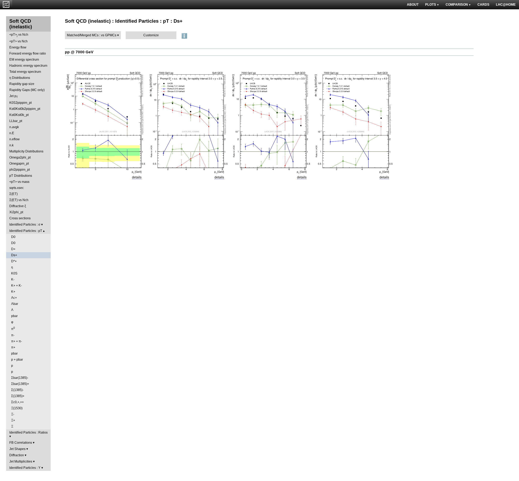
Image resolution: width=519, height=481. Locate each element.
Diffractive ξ (17, 206)
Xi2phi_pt (16, 212)
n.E (11, 133)
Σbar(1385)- (19, 377)
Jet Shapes (17, 449)
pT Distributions (20, 175)
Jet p (13, 96)
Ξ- (12, 414)
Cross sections (20, 218)
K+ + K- (16, 285)
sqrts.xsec (16, 188)
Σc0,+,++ (17, 402)
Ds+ (14, 255)
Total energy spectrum (25, 71)
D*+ (14, 261)
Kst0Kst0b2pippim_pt (24, 108)
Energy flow (17, 47)
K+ (13, 291)
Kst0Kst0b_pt (19, 115)
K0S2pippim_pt (20, 102)
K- (12, 279)
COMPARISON (457, 4)
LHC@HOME (506, 4)
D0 (13, 237)
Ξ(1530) (17, 408)
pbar (14, 316)
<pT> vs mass (19, 181)
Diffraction (16, 455)
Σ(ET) (13, 194)
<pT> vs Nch (18, 35)
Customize (151, 35)
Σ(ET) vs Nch (18, 200)
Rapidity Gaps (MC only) (27, 90)
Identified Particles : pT (25, 230)
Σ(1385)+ (17, 396)
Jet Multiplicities (20, 461)
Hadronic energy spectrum (28, 65)
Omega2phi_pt (20, 157)
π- (12, 335)
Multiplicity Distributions (26, 151)
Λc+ (14, 297)
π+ (13, 347)
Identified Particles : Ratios (28, 432)
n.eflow (14, 139)
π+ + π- (16, 341)
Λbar (14, 303)
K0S (14, 273)
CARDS (483, 4)
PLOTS (430, 4)
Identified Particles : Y (25, 467)
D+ (13, 249)
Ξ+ (13, 420)
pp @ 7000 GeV (79, 52)
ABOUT (413, 4)
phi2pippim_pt (19, 169)
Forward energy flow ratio (27, 53)
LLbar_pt (15, 121)
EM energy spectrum (24, 59)
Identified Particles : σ (24, 224)
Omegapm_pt (19, 163)
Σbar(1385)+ (20, 384)
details (137, 177)
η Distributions (19, 77)
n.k (11, 145)
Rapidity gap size (21, 84)
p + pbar (17, 359)
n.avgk (14, 127)
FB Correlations (20, 442)
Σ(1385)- (17, 390)
